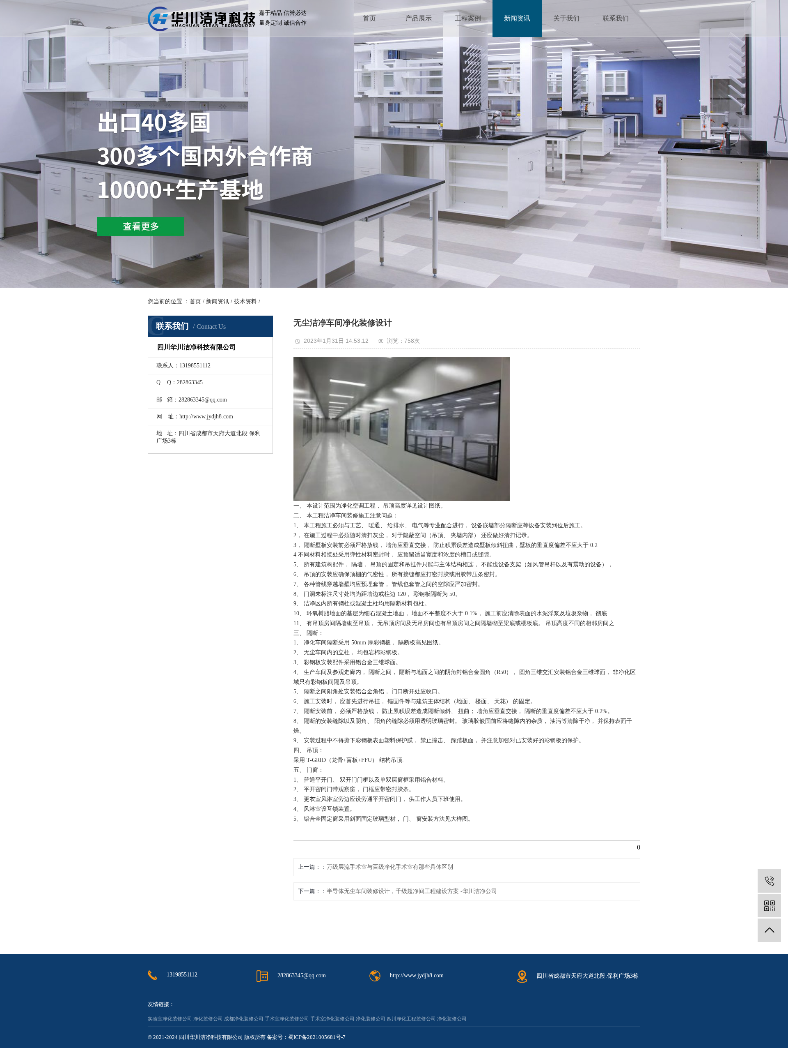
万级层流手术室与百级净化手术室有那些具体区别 (390, 867)
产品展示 (418, 18)
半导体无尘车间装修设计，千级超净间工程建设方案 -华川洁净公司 (412, 891)
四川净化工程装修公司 (411, 1019)
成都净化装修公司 (243, 1019)
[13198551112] (769, 881)
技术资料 (245, 301)
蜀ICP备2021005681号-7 (317, 1037)
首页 (369, 18)
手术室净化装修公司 (287, 1019)
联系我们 (615, 18)
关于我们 (566, 18)
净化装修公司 (208, 1019)
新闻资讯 (517, 18)
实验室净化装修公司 (170, 1019)
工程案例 (468, 18)
